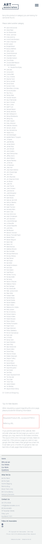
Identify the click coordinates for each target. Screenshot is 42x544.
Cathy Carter (10, 51)
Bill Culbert (9, 44)
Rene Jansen (10, 310)
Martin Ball (9, 242)
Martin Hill (9, 244)
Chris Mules (10, 60)
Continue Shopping (11, 393)
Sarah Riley (9, 345)
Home (4, 458)
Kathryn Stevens (11, 202)
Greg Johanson (11, 123)
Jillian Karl (9, 168)
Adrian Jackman (11, 35)
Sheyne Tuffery (10, 358)
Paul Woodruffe (10, 289)
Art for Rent (6, 478)
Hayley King (9, 133)
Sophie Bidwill (10, 363)
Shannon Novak (11, 354)
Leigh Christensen (11, 216)
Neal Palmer (10, 258)
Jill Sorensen (10, 165)
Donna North (10, 84)
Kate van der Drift (11, 200)
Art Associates (21, 532)
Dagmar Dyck (10, 79)
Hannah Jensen (11, 128)
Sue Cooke (9, 370)
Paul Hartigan (10, 286)
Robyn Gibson (10, 321)
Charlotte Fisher (11, 56)
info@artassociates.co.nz (11, 505)
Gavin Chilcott (10, 102)
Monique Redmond (12, 254)
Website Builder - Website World (21, 539)
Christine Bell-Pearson (12, 63)
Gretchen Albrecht (11, 126)
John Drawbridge (11, 172)
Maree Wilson (10, 237)
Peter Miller (9, 293)
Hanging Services (8, 494)
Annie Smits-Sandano (12, 39)
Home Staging (7, 484)
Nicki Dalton (9, 270)
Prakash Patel (10, 296)
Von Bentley (9, 386)
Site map (30, 532)
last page (22, 433)
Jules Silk (9, 184)
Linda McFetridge (11, 221)
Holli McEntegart (11, 135)
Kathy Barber (10, 205)
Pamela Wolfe (10, 277)
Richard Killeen (10, 317)
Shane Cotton (10, 349)
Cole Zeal (9, 70)
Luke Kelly (9, 228)
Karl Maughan (10, 195)
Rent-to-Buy (6, 486)
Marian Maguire (11, 240)
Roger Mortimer (11, 328)
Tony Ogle (9, 379)
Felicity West (10, 95)
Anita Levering (10, 37)
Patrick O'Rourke (11, 282)
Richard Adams (11, 314)
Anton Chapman (11, 42)
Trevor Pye (9, 382)
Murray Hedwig (11, 256)
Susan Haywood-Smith (13, 375)
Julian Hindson (10, 188)
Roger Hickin (10, 326)
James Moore (10, 144)
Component (9, 72)
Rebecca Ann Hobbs (12, 307)
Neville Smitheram (11, 265)
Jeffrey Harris (10, 156)
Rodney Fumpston (11, 324)
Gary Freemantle (11, 100)
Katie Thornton (10, 207)
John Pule (9, 175)
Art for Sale (5, 481)
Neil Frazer (9, 261)
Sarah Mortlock (10, 342)
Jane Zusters (10, 151)
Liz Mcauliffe (10, 223)
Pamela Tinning (11, 275)
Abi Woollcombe (11, 32)
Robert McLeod (10, 319)
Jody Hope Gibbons (12, 170)
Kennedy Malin (10, 209)
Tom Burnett (10, 377)
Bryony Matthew (11, 49)
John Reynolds (10, 177)
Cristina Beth (10, 74)
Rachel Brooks (10, 298)
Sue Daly (9, 372)
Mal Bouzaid (10, 230)
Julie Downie (10, 191)
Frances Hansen (11, 98)
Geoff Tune (9, 107)
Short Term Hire (7, 489)
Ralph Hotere (10, 305)
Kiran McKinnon (11, 214)
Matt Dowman (10, 247)
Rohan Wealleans (11, 331)
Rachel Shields (10, 300)
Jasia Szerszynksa (11, 154)
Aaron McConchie (11, 28)
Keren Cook (9, 212)
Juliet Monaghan (11, 193)
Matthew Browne (11, 249)
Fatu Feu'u (9, 93)
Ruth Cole (9, 335)
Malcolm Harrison (11, 233)
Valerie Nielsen (10, 384)
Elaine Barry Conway (12, 88)
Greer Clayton (10, 121)
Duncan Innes (10, 86)
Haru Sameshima (11, 130)
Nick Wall (9, 268)
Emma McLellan (11, 91)
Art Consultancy (7, 492)
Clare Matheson (11, 65)
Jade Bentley (10, 142)
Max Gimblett (10, 251)
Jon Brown (9, 181)
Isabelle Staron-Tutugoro (13, 137)
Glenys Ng (9, 119)
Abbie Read (9, 30)
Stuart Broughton (11, 368)
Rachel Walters (10, 303)
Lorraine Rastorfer (11, 226)
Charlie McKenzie (11, 53)
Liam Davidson (10, 219)
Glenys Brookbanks (12, 116)
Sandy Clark (10, 340)
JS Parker (9, 140)
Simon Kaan (10, 361)
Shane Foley (10, 352)
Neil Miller (9, 263)
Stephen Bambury (11, 365)
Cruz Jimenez (10, 77)
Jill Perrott (9, 163)
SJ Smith (9, 338)
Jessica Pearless (11, 161)
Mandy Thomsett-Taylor (13, 235)
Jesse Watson (10, 158)
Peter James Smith (12, 291)
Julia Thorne (10, 186)
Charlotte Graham (11, 58)
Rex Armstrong (10, 312)
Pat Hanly (9, 279)
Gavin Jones (10, 105)
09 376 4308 (6, 503)
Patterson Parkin (11, 284)
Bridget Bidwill (10, 46)
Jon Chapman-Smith (12, 179)
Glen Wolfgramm (11, 114)
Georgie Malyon (11, 109)
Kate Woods (9, 198)
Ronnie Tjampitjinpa (12, 333)
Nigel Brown (10, 272)
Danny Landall (10, 81)
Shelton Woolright (11, 356)
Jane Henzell (10, 149)
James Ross (10, 147)
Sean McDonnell (11, 347)
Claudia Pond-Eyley (16, 67)
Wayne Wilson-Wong (12, 389)
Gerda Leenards (11, 112)
